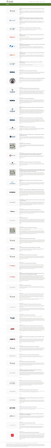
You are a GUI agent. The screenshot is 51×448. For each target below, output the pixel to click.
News (40, 1)
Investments (30, 1)
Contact (43, 1)
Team (34, 1)
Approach (37, 1)
